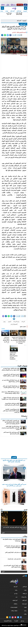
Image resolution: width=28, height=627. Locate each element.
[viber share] (3, 316)
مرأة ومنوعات (24, 596)
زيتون (4, 321)
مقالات (25, 614)
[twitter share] (8, 35)
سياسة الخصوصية (8, 620)
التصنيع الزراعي (14, 324)
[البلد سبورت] (20, 5)
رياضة (16, 590)
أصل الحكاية (15, 600)
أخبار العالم (24, 600)
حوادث (6, 11)
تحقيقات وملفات (14, 610)
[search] (2, 8)
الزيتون (9, 321)
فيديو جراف (24, 603)
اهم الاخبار (19, 11)
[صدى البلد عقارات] (8, 5)
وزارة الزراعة (16, 321)
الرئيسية (25, 11)
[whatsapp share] (5, 35)
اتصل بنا (16, 620)
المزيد (3, 532)
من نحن (22, 620)
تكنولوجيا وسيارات (13, 607)
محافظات (15, 603)
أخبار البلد (12, 11)
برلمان (25, 610)
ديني (16, 596)
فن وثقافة (25, 593)
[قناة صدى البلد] (25, 5)
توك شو (15, 593)
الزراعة (23, 321)
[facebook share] (10, 35)
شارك (14, 35)
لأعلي (24, 576)
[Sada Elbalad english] (3, 5)
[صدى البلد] (14, 8)
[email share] (2, 35)
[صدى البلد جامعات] (13, 5)
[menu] (25, 8)
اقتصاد (25, 607)
